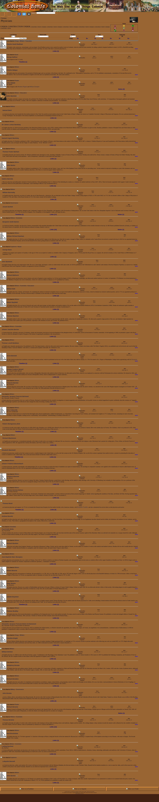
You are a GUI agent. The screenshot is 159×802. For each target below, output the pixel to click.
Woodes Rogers (22, 86)
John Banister (13, 96)
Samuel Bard (7, 110)
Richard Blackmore (9, 438)
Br (119, 38)
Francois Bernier (12, 383)
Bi (95, 38)
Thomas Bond (7, 503)
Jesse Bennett (12, 356)
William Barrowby (8, 192)
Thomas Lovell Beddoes (10, 343)
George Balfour (12, 57)
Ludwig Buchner (7, 746)
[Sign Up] (9, 14)
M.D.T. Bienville (12, 410)
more (136, 48)
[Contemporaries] (2, 50)
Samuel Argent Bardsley (10, 138)
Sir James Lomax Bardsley (11, 124)
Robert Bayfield (12, 302)
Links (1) (56, 51)
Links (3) (53, 199)
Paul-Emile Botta (8, 529)
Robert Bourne (12, 570)
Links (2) (56, 296)
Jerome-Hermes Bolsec (15, 490)
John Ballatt (11, 83)
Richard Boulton (12, 543)
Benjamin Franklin (82, 507)
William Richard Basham (15, 236)
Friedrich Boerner (13, 476)
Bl (102, 38)
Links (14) (53, 727)
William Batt (11, 289)
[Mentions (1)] (1, 207)
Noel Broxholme (12, 733)
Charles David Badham (15, 44)
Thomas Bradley (12, 611)
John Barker (11, 165)
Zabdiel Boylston (13, 597)
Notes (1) (121, 214)
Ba (78, 38)
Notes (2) (121, 89)
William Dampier (34, 86)
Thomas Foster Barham (10, 152)
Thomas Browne (8, 720)
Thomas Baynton (13, 316)
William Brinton (7, 652)
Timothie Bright (12, 638)
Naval (16, 54)
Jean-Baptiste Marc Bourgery (12, 557)
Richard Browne (12, 707)
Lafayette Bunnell (8, 761)
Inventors (18, 744)
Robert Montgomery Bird (11, 424)
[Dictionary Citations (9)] (1, 721)
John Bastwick (7, 261)
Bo (111, 38)
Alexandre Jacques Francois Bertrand (15, 396)
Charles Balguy (12, 70)
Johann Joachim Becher (10, 329)
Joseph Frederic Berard (15, 369)
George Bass (7, 250)
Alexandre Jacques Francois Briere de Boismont (19, 624)
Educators (23, 93)
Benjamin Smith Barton (10, 222)
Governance (14, 203)
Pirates (17, 80)
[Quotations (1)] (1, 691)
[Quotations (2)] (1, 439)
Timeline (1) (23, 62)
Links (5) (53, 509)
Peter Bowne (11, 583)
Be (87, 38)
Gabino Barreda (7, 179)
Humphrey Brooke (13, 665)
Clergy (17, 41)
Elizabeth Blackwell (8, 450)
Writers (22, 41)
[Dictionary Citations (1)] (4, 50)
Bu (128, 38)
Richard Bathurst (13, 275)
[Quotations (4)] (1, 210)
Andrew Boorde (7, 516)
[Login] (14, 14)
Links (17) (53, 214)
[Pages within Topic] (95, 19)
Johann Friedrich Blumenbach (12, 463)
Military (12, 689)
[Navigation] (2, 14)
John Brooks (7, 693)
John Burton (12, 776)
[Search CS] (56, 13)
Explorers (13, 246)
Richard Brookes (13, 679)
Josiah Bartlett (7, 207)
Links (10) (53, 229)
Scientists (29, 41)
